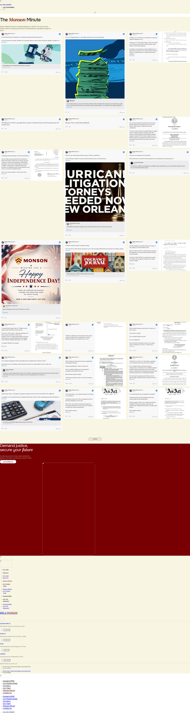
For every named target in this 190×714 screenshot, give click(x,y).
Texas (1, 643)
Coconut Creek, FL (5, 623)
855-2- (8, 612)
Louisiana (2, 653)
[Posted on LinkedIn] (60, 34)
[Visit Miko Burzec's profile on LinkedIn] (68, 101)
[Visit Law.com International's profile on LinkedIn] (132, 163)
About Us (5, 573)
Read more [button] (4, 42)
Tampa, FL (3, 633)
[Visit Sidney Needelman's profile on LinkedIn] (4, 370)
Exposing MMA (7, 596)
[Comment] (68, 112)
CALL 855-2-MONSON (5, 4)
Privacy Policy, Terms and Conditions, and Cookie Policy (17, 666)
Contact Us (7, 693)
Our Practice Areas (10, 683)
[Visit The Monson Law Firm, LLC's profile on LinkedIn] (4, 306)
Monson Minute (7, 581)
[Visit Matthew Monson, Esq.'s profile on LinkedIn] (2, 34)
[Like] (66, 112)
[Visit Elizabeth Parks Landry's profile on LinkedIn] (68, 224)
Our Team (6, 569)
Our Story (6, 686)
